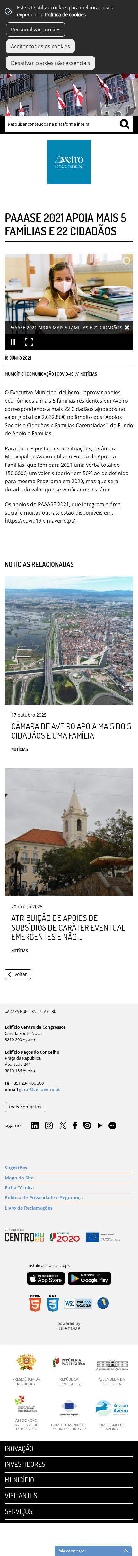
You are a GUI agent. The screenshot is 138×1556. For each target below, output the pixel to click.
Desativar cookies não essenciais (50, 62)
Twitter (63, 1126)
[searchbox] (69, 124)
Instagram (49, 1126)
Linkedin (35, 1126)
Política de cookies (65, 14)
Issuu (87, 1126)
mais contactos (25, 1107)
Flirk (112, 1126)
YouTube (100, 1127)
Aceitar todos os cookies (40, 46)
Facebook (75, 1126)
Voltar (21, 974)
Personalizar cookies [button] (36, 29)
